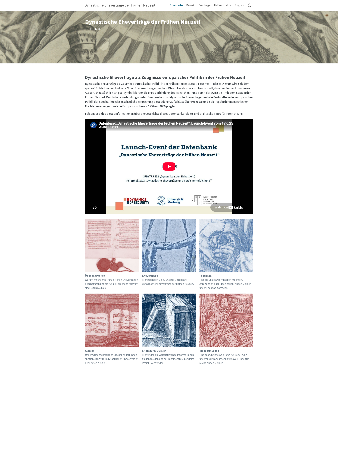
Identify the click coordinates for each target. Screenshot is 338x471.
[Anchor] (248, 77)
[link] (222, 5)
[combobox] (250, 5)
